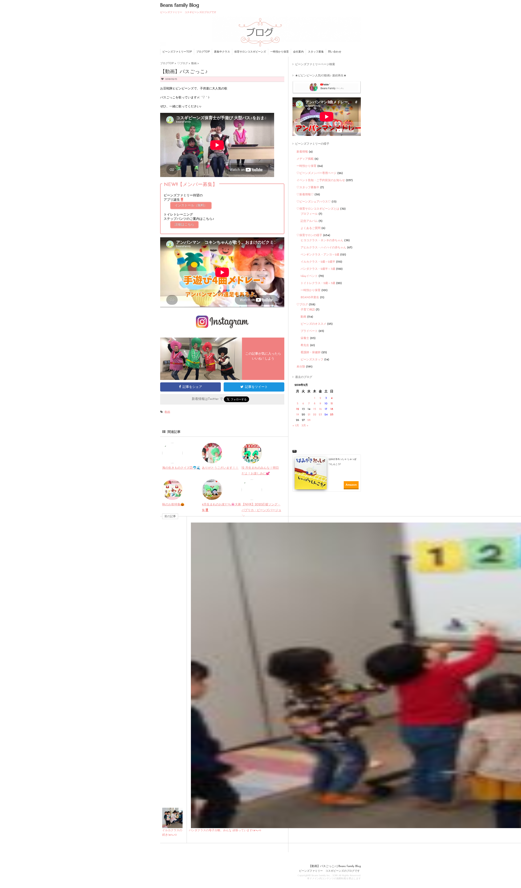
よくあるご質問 (311, 228)
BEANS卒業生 (310, 297)
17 (326, 409)
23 (320, 414)
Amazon (351, 484)
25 (331, 414)
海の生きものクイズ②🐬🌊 (181, 468)
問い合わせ (334, 52)
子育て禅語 (308, 309)
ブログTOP (203, 52)
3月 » (304, 425)
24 (326, 414)
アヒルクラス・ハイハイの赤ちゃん (323, 247)
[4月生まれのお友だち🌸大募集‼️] (212, 496)
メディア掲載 (305, 159)
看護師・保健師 (311, 352)
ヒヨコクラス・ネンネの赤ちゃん (322, 240)
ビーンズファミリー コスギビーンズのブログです (329, 871)
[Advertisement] (328, 503)
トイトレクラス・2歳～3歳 (318, 283)
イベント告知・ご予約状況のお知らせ (321, 180)
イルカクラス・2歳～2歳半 (318, 261)
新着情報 (302, 151)
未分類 (301, 366)
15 (314, 409)
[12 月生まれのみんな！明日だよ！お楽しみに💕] (252, 460)
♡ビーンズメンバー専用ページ (316, 173)
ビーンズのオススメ (313, 324)
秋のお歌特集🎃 (173, 504)
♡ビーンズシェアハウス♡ (314, 201)
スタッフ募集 (316, 52)
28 (309, 420)
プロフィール (309, 214)
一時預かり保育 (279, 52)
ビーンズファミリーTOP (177, 52)
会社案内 (298, 52)
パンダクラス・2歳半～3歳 (318, 269)
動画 (167, 412)
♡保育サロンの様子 (309, 235)
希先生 (305, 345)
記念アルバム (309, 221)
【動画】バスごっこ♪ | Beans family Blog (335, 866)
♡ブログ (302, 304)
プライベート (309, 331)
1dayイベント (309, 276)
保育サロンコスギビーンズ (250, 52)
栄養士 (305, 338)
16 (320, 409)
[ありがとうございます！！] (212, 460)
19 (297, 414)
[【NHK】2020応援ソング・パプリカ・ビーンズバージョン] (252, 496)
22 (314, 414)
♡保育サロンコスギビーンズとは (318, 208)
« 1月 (295, 425)
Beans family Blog (179, 5)
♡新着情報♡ (305, 194)
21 (309, 414)
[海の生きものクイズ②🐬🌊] (172, 460)
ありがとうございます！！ (220, 468)
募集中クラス (222, 52)
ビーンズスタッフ (312, 359)
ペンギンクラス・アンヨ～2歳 (320, 254)
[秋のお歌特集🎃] (172, 496)
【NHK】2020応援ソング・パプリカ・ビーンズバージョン (261, 510)
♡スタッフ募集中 (308, 187)
